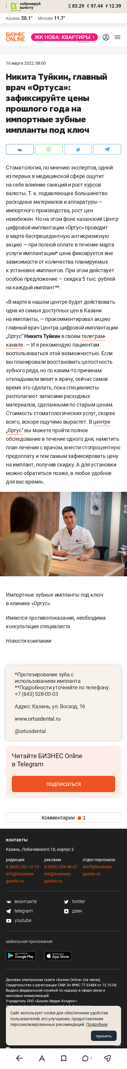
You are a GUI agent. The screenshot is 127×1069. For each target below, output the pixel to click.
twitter (78, 901)
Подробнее (97, 1024)
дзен (76, 911)
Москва (45, 18)
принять (104, 1036)
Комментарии (64, 818)
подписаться (63, 784)
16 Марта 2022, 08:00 (26, 63)
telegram (23, 911)
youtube (22, 920)
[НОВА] (62, 37)
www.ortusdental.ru (37, 719)
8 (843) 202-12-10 (22, 866)
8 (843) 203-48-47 (60, 866)
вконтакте (25, 901)
